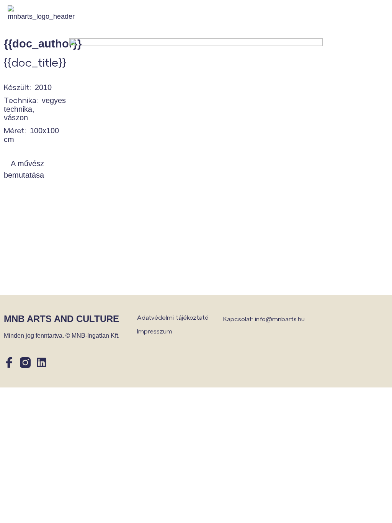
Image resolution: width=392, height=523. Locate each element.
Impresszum (154, 331)
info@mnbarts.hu (280, 318)
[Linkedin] (41, 362)
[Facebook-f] (9, 362)
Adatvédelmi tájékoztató (173, 317)
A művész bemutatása (24, 169)
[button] (381, 15)
